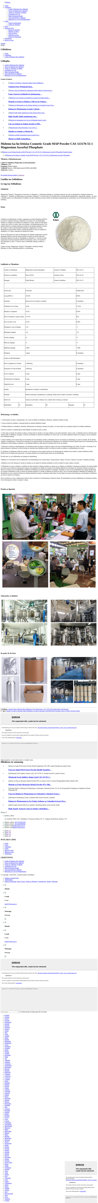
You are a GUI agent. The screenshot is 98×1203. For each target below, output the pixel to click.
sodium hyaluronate (10, 881)
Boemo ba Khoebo (14, 30)
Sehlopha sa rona (13, 35)
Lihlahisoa (8, 7)
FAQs (6, 26)
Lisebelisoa (20, 175)
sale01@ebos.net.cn (19, 825)
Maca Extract (21, 881)
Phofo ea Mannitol (31, 881)
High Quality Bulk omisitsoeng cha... (22, 117)
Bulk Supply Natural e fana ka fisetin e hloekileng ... (28, 809)
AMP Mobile (9, 880)
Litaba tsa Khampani (14, 23)
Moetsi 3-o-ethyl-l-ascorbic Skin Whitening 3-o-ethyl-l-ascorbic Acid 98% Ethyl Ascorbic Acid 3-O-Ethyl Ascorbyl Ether (43, 711)
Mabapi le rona (9, 28)
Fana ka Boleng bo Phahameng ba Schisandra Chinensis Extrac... (34, 794)
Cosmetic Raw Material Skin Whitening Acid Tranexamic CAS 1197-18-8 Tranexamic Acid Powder (38, 709)
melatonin (55, 881)
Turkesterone (42, 881)
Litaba (6, 21)
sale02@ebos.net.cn (19, 827)
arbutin (49, 881)
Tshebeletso (8, 38)
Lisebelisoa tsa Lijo (14, 14)
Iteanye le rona (9, 40)
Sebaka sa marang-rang (12, 878)
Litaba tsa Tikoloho (14, 24)
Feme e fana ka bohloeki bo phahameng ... (25, 94)
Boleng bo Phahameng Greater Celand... (24, 109)
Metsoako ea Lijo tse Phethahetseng (19, 19)
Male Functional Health (15, 16)
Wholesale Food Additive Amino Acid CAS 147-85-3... (29, 777)
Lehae (6, 5)
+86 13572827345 (20, 822)
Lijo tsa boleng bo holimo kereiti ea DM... (24, 124)
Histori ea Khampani (14, 37)
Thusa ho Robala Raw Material (17, 11)
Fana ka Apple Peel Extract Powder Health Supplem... (29, 770)
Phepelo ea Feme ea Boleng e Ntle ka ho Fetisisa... (27, 102)
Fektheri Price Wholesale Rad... (20, 87)
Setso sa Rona (12, 33)
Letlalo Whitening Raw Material (18, 9)
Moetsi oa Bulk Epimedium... (19, 139)
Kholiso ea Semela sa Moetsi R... (21, 131)
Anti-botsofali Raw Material (16, 18)
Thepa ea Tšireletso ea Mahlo (17, 12)
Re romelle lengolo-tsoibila (9, 175)
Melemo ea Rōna (13, 31)
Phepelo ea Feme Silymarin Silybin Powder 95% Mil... (29, 785)
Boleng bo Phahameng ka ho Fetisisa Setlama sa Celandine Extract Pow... (37, 801)
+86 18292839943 (20, 824)
